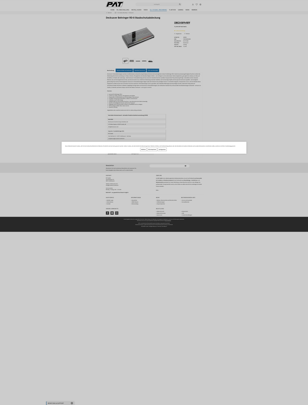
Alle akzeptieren (152, 149)
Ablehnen (143, 149)
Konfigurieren (162, 149)
